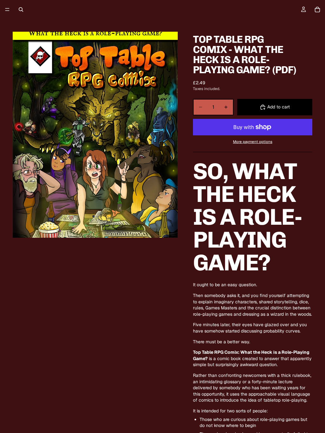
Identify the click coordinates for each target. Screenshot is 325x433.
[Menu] (7, 9)
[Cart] (317, 9)
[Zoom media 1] (95, 135)
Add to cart (278, 107)
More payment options (252, 141)
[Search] (21, 9)
